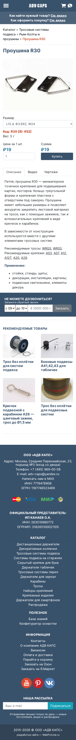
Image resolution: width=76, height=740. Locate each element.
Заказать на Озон (38, 664)
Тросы (38, 586)
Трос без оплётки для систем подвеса (18, 366)
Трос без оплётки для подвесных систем (56, 410)
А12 (63, 253)
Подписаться (60, 706)
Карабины (38, 581)
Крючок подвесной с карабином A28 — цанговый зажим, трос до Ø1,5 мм (18, 414)
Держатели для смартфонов (38, 600)
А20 (16, 258)
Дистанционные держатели (38, 544)
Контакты (38, 641)
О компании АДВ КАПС (38, 645)
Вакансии (38, 650)
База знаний (38, 619)
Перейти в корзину (38, 659)
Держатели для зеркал (38, 577)
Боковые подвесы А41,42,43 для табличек (56, 366)
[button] (8, 84)
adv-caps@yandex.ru (43, 474)
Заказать (62, 308)
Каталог (9, 30)
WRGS (46, 248)
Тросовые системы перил (38, 572)
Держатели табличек (38, 567)
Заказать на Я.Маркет (38, 669)
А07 (56, 253)
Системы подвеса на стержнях (38, 558)
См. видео (59, 16)
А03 (49, 253)
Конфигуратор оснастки (38, 623)
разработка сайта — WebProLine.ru (38, 734)
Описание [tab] (13, 172)
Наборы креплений (38, 591)
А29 (24, 258)
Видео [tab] (32, 172)
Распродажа (38, 605)
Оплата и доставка (38, 655)
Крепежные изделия (38, 595)
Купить (57, 156)
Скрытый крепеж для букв (38, 563)
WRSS (57, 248)
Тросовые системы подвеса (38, 553)
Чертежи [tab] (51, 172)
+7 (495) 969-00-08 (45, 469)
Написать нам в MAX (38, 479)
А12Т (7, 258)
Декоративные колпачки (38, 549)
